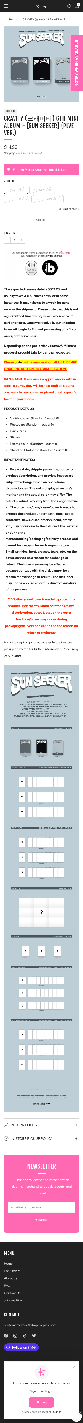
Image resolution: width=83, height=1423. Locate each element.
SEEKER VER (42, 189)
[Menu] (6, 6)
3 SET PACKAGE (48, 199)
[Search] (69, 6)
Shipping (9, 153)
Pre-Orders (12, 1271)
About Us (10, 1278)
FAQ (7, 1286)
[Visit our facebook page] (6, 1336)
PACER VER (16, 189)
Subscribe (41, 1220)
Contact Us (12, 1293)
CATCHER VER (17, 199)
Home (8, 1264)
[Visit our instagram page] (15, 1336)
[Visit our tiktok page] (24, 1336)
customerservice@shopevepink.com (30, 1325)
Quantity (9, 233)
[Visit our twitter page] (34, 1336)
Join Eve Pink (13, 1300)
